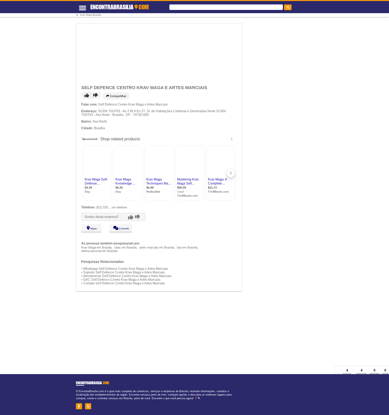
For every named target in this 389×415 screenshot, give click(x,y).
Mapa (93, 228)
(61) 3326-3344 (99, 207)
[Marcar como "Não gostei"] (95, 95)
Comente (123, 228)
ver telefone (119, 207)
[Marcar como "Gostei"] (87, 95)
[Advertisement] (159, 53)
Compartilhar (117, 96)
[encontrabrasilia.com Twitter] (89, 406)
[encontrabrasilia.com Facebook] (80, 406)
